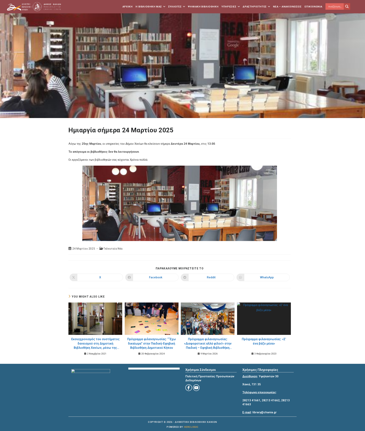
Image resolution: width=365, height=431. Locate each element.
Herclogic (191, 426)
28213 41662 (271, 400)
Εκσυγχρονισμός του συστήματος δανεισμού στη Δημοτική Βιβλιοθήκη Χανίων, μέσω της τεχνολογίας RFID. (95, 343)
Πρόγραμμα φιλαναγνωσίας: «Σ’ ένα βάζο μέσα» (264, 341)
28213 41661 (251, 400)
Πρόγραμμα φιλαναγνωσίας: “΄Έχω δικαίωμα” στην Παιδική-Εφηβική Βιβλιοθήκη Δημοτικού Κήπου (151, 343)
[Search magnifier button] (347, 6)
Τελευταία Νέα (113, 248)
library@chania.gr (264, 412)
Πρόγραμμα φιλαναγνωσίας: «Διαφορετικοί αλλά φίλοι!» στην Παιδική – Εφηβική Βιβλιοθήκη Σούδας (208, 343)
